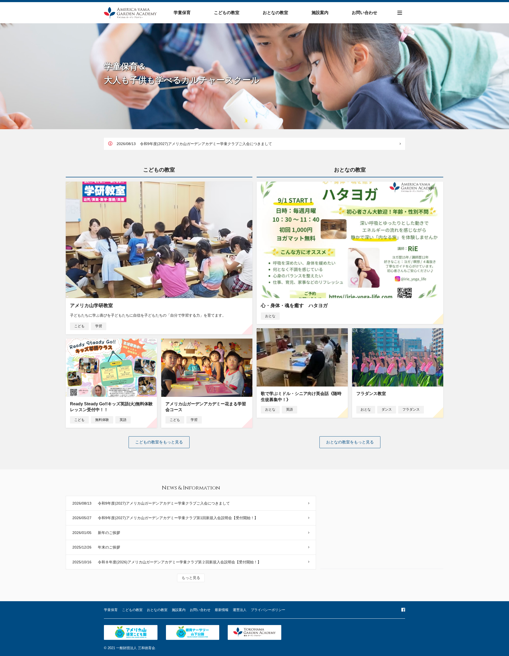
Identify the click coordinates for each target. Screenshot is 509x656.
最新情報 (222, 610)
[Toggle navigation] (399, 13)
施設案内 (319, 12)
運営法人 (240, 610)
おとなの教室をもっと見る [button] (350, 442)
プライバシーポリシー (268, 610)
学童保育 (182, 12)
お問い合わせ (364, 12)
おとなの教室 (275, 12)
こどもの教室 (226, 12)
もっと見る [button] (191, 578)
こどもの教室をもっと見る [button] (159, 442)
